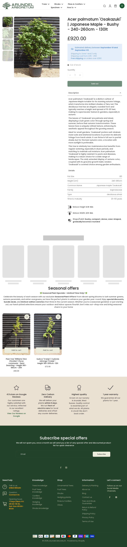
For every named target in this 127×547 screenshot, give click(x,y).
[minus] (70, 75)
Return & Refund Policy (89, 508)
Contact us (87, 497)
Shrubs (60, 493)
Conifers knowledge (37, 497)
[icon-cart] (115, 5)
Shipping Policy (88, 513)
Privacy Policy (88, 517)
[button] (94, 84)
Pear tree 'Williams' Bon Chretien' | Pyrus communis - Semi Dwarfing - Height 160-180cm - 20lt (16, 363)
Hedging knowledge (37, 503)
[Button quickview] (26, 316)
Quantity (71, 70)
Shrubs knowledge (40, 508)
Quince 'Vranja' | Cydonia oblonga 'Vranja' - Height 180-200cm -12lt (47, 361)
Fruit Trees (61, 489)
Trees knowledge (39, 485)
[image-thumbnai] (7, 22)
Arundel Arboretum (57, 541)
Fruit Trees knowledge (37, 490)
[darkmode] (122, 5)
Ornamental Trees (65, 485)
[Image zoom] (37, 47)
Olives (60, 505)
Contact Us (14, 495)
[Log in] (110, 5)
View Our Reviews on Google (16, 414)
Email (23, 454)
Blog (84, 493)
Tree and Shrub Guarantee (88, 502)
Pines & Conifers (64, 501)
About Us (86, 489)
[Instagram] (66, 467)
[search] (104, 5)
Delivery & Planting (90, 485)
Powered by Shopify (76, 541)
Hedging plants (64, 497)
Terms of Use (88, 521)
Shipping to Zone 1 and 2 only (84, 53)
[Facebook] (61, 467)
